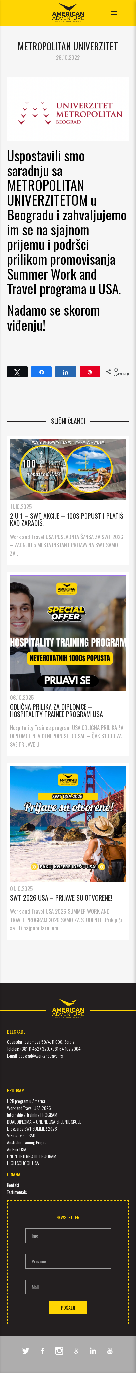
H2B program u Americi (26, 1100)
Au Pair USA (16, 1149)
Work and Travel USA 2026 (29, 1107)
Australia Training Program (28, 1142)
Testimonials (17, 1191)
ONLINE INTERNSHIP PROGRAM (31, 1156)
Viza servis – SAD (21, 1135)
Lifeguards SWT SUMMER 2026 (32, 1128)
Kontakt (13, 1184)
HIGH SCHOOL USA (23, 1162)
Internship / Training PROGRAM (32, 1114)
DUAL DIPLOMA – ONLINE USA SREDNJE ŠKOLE (44, 1121)
